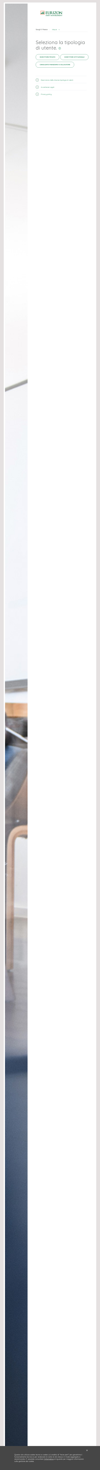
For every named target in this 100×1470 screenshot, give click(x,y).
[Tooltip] (59, 48)
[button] (59, 31)
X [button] (87, 1450)
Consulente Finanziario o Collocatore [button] (55, 64)
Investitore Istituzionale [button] (74, 57)
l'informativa (49, 1459)
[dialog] (50, 735)
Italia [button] (54, 29)
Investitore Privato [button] (47, 57)
